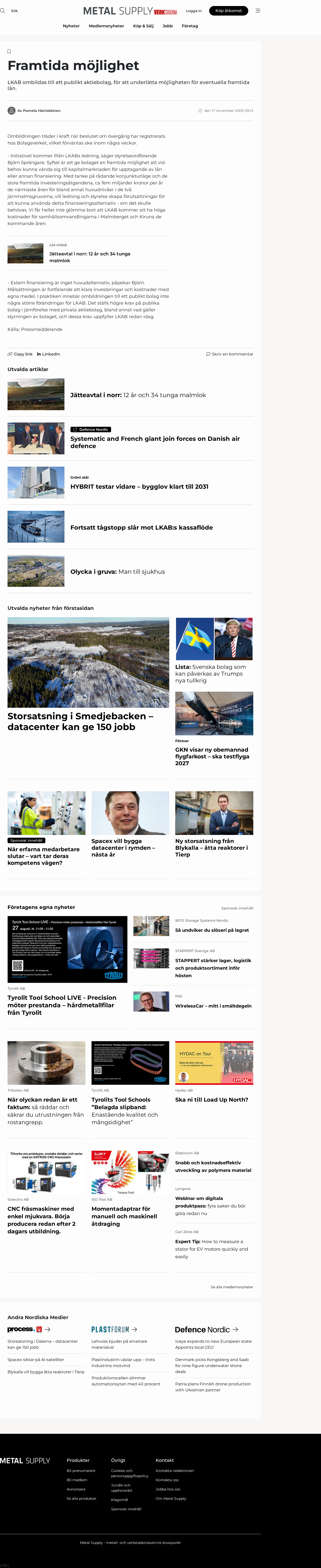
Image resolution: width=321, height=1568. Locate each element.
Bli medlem (77, 1480)
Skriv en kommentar (232, 354)
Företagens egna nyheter (41, 907)
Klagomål (119, 1500)
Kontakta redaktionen (175, 1470)
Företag (190, 26)
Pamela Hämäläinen (42, 110)
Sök (14, 11)
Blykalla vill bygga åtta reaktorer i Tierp (46, 1372)
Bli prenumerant (81, 1470)
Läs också (58, 245)
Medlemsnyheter (106, 26)
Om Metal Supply (171, 1498)
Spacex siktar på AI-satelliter (36, 1359)
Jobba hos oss (168, 1489)
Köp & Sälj (143, 26)
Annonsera (76, 1489)
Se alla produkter (82, 1498)
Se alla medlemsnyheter (232, 1287)
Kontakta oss (167, 1480)
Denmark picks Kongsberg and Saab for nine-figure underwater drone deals (212, 1365)
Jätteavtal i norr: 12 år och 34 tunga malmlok (89, 257)
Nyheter (71, 26)
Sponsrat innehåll (126, 1509)
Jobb (168, 26)
